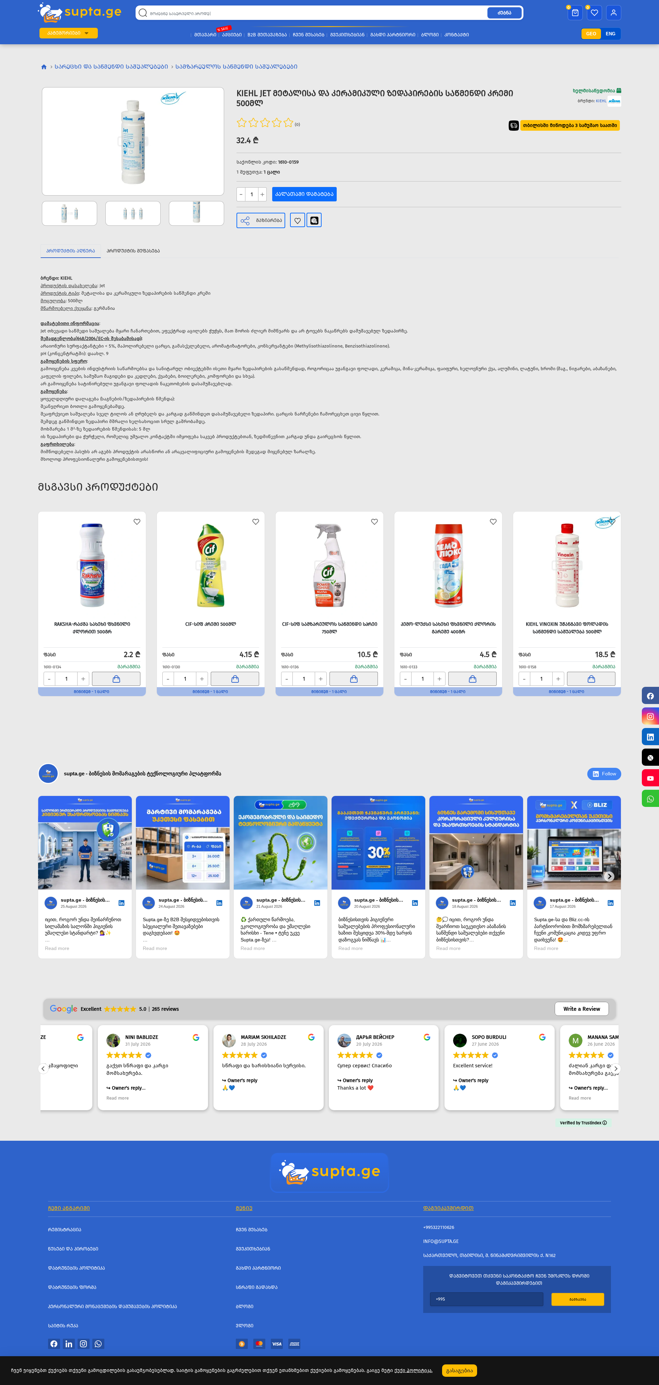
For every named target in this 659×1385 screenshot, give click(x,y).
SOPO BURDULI (434, 1037)
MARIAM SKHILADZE (209, 1037)
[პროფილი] (613, 12)
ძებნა (504, 13)
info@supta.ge (441, 1241)
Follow (609, 773)
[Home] (329, 1172)
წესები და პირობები (73, 1249)
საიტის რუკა (63, 1326)
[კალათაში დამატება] (116, 679)
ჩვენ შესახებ (308, 35)
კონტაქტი (456, 35)
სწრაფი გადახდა (257, 1287)
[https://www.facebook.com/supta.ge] (650, 695)
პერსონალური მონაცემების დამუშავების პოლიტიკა (112, 1307)
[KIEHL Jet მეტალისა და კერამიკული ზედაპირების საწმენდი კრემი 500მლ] (133, 141)
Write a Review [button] (582, 1009)
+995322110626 (438, 1227)
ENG (610, 33)
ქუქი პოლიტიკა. (413, 1370)
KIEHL (601, 100)
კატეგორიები (63, 33)
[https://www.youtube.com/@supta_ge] (650, 777)
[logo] (79, 12)
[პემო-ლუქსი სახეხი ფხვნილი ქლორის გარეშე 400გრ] (448, 565)
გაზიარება (269, 220)
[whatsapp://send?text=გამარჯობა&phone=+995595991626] (98, 1343)
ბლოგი (430, 35)
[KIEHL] (614, 100)
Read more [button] (63, 1098)
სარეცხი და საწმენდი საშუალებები (111, 66)
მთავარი (205, 35)
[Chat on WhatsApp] (650, 798)
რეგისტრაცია (64, 1230)
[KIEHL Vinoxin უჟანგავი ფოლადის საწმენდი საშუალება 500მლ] (567, 565)
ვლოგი (244, 1326)
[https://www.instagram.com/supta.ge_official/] (650, 716)
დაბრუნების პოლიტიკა (76, 1268)
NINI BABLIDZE (87, 1037)
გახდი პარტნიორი (392, 35)
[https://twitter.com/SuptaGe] (650, 757)
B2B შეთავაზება (267, 35)
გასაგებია (459, 1370)
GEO (591, 33)
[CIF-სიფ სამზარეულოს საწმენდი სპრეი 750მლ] (329, 565)
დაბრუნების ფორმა (72, 1287)
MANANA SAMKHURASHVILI (564, 1037)
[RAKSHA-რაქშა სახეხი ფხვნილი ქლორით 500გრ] (92, 565)
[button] (86, 33)
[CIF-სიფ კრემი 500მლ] (211, 565)
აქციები (232, 35)
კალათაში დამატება (304, 194)
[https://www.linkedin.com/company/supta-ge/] (650, 736)
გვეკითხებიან (347, 35)
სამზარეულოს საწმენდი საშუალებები (236, 66)
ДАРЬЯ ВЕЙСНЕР (321, 1037)
